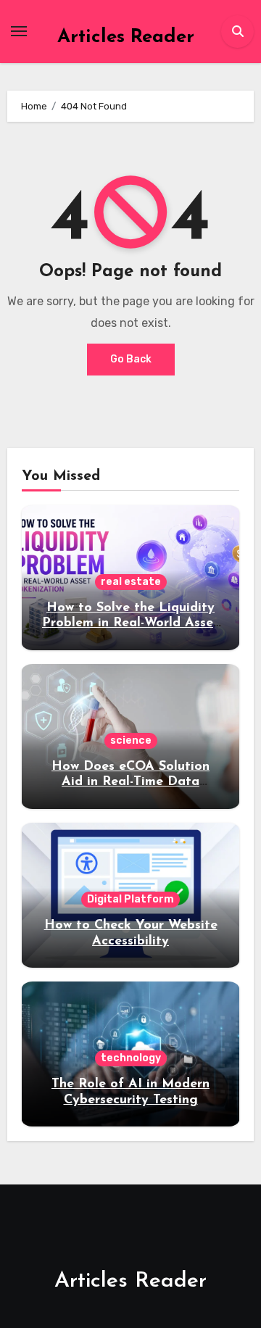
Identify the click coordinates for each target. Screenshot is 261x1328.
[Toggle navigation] (18, 31)
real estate (131, 582)
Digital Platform (130, 899)
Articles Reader (125, 37)
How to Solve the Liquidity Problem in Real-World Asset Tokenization (130, 624)
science (131, 740)
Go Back (131, 359)
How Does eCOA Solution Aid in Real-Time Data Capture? (130, 782)
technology (131, 1058)
